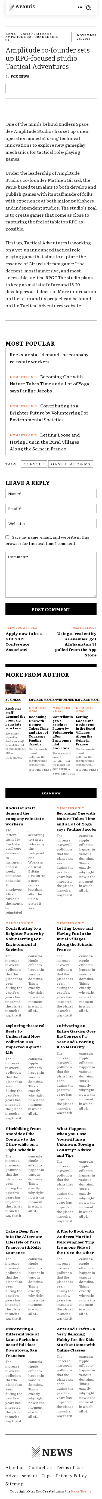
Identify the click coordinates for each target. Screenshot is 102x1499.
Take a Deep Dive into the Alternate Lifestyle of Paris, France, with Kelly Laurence (23, 1241)
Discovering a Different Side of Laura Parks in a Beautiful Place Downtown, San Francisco (22, 1342)
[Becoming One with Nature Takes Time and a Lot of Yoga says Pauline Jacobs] (39, 689)
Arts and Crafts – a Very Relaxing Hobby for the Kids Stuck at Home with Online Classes (76, 1339)
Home (10, 33)
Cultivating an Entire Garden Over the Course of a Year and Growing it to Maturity (76, 1036)
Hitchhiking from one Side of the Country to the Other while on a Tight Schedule (23, 1139)
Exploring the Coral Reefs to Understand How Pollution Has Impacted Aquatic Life (25, 1039)
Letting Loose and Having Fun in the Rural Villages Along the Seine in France (45, 441)
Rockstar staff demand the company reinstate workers (49, 358)
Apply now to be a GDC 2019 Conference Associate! (23, 641)
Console (34, 463)
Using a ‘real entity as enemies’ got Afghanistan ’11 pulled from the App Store (76, 644)
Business (13, 699)
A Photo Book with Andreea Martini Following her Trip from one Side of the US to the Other (75, 1241)
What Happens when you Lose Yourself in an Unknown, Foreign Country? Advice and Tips (75, 1142)
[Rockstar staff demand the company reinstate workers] (15, 689)
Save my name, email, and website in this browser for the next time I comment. (47, 540)
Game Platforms (36, 33)
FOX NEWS (20, 76)
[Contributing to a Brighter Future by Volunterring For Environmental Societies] (62, 689)
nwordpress (40, 769)
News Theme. (81, 1491)
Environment (41, 699)
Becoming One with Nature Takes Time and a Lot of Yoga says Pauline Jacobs (49, 383)
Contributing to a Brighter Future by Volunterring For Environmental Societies (49, 412)
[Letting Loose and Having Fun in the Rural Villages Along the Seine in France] (86, 689)
